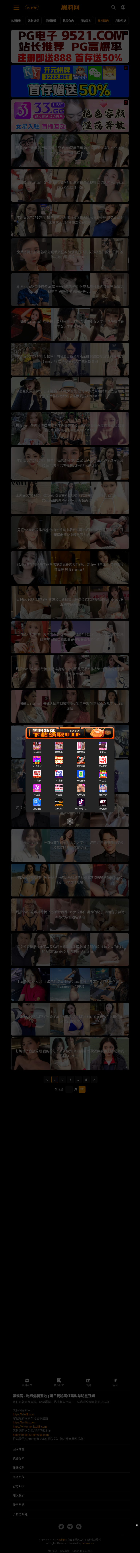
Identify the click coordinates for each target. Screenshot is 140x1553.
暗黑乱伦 (81, 795)
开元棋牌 (81, 766)
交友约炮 (37, 752)
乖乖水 (103, 752)
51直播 (59, 795)
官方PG (59, 766)
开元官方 (81, 781)
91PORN (59, 809)
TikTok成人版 (81, 809)
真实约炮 (59, 752)
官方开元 (103, 766)
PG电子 (37, 781)
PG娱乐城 (37, 766)
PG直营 (102, 781)
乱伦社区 (37, 809)
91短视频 (103, 809)
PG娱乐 (59, 781)
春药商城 (81, 752)
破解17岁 (103, 795)
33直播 (37, 795)
